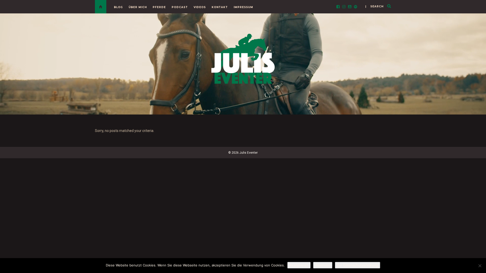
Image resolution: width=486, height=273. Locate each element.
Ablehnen (322, 265)
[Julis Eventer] (243, 58)
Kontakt (220, 7)
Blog (118, 7)
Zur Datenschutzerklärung (357, 265)
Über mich (138, 7)
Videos (200, 7)
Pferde (159, 7)
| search (374, 6)
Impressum (243, 7)
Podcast (180, 7)
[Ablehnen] (479, 265)
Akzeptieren (299, 265)
